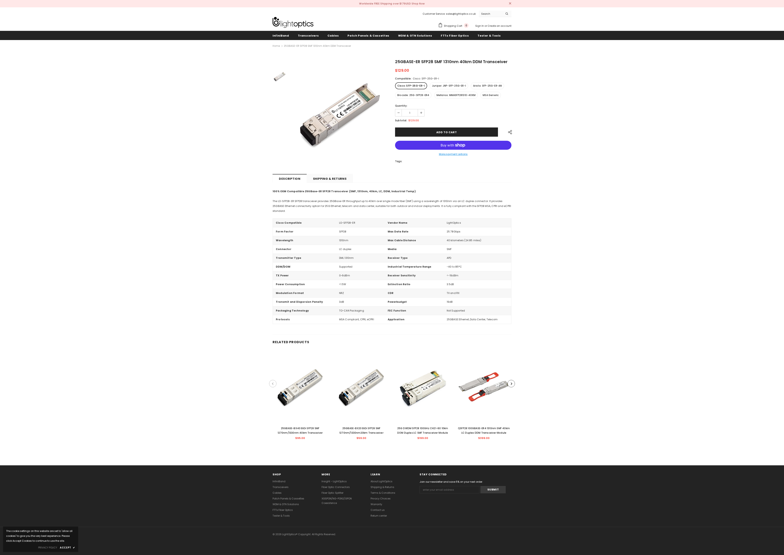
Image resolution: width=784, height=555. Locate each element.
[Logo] (293, 22)
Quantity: (401, 105)
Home (276, 46)
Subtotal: (401, 120)
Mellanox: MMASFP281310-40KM (456, 95)
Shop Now (418, 3)
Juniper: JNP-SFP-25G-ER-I (449, 85)
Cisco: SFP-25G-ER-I (411, 85)
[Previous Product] (272, 383)
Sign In (479, 26)
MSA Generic (491, 95)
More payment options (453, 154)
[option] (340, 113)
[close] (510, 4)
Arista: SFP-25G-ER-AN (487, 85)
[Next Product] (511, 383)
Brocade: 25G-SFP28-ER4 (413, 95)
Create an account (499, 26)
